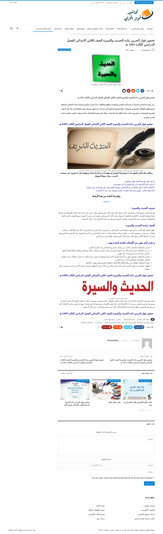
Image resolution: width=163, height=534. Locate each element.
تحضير (118, 319)
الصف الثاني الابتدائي (129, 319)
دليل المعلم (58, 29)
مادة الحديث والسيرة (86, 322)
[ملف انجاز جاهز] (106, 389)
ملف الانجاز (100, 506)
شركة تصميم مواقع (25, 530)
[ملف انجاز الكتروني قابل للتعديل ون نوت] (137, 389)
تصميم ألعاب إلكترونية (96, 514)
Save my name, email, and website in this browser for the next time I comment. (121, 478)
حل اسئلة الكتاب (122, 29)
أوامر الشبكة (12, 530)
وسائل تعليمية (149, 506)
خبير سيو (51, 506)
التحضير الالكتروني (148, 510)
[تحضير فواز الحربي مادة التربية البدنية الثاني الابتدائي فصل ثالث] (75, 389)
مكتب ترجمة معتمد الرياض (145, 519)
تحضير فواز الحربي (109, 319)
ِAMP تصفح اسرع (98, 3)
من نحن (122, 3)
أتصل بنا (130, 3)
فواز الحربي (98, 322)
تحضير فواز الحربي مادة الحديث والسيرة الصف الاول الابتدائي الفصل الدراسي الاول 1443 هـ (128, 322)
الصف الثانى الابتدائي (143, 319)
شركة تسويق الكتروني (146, 514)
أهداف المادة (110, 29)
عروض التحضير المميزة (43, 29)
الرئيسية (149, 29)
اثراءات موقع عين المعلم (95, 29)
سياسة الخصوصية (112, 3)
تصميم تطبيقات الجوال (96, 510)
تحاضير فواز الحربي (138, 29)
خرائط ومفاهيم (69, 29)
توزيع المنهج (80, 29)
